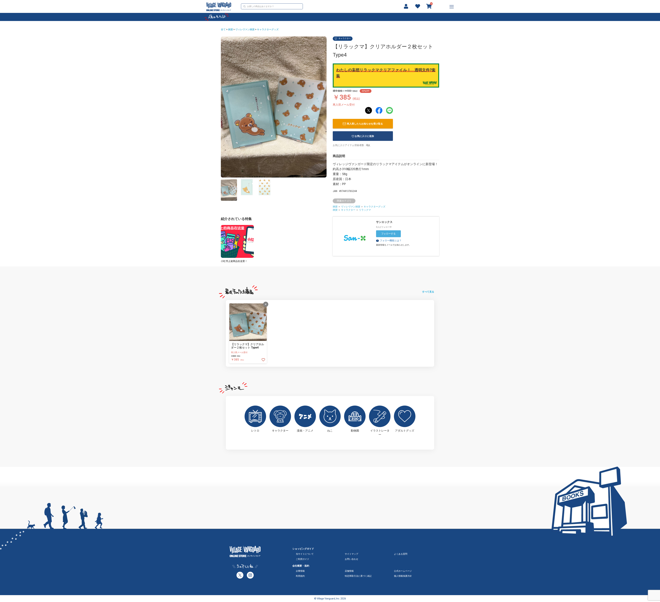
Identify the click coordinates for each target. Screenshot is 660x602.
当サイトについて (305, 554)
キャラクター (348, 209)
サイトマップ (351, 554)
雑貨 (230, 29)
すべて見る (428, 291)
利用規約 (300, 576)
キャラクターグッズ (268, 29)
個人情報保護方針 (403, 576)
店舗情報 (349, 571)
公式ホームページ (403, 571)
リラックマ (365, 209)
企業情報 (300, 571)
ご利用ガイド (302, 559)
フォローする (388, 233)
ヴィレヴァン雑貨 (245, 29)
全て (223, 29)
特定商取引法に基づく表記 (358, 576)
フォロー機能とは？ (389, 240)
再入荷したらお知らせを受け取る (365, 123)
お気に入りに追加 (364, 136)
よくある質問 (400, 554)
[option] (274, 107)
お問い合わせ (351, 559)
